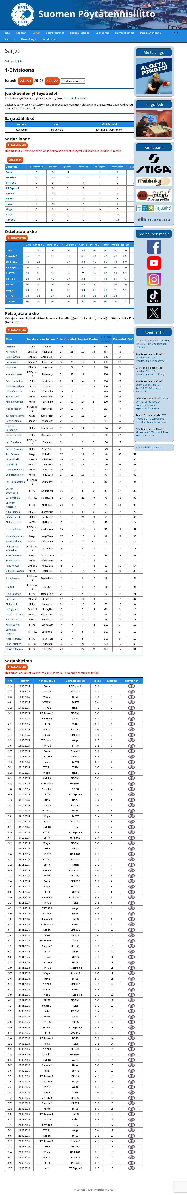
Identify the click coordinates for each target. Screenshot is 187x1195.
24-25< (25, 80)
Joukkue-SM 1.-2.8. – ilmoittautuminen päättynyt (153, 344)
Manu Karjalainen (15, 536)
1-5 (27, 256)
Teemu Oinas (13, 560)
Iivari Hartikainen (15, 386)
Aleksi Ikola (12, 604)
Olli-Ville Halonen (15, 570)
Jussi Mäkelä (13, 497)
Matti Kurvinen (13, 619)
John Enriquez (13, 643)
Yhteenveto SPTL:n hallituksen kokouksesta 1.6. (152, 434)
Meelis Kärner (13, 408)
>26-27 (52, 80)
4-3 (68, 256)
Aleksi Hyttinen (14, 522)
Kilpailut (21, 33)
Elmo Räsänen (13, 593)
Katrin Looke (13, 624)
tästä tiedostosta (75, 98)
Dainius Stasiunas (15, 449)
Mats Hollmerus (14, 638)
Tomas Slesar (13, 396)
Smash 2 (11, 177)
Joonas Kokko (13, 529)
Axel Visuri (11, 464)
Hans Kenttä (12, 565)
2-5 (125, 256)
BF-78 (9, 214)
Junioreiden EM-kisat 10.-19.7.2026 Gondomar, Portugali (149, 388)
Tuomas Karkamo (15, 415)
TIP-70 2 (10, 219)
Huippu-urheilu (80, 33)
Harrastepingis (124, 33)
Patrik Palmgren (14, 649)
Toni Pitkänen (13, 454)
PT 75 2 (10, 198)
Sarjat (36, 33)
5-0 (38, 250)
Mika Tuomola (13, 511)
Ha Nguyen (11, 609)
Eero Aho (11, 367)
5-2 (105, 256)
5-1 (68, 250)
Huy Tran (10, 599)
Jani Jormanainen (15, 481)
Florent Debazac (15, 469)
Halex (9, 204)
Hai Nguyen (12, 362)
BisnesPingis (29, 39)
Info (7, 33)
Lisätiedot (15, 159)
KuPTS (10, 193)
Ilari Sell (10, 587)
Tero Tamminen (14, 555)
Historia (10, 39)
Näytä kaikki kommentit (148, 447)
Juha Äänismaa (14, 391)
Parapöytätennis (150, 33)
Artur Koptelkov (14, 381)
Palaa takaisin (13, 61)
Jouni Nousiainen (15, 474)
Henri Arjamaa (13, 420)
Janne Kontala (13, 435)
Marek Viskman (14, 541)
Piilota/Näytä (17, 145)
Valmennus (102, 33)
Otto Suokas (13, 578)
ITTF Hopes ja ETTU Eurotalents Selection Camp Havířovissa (151, 418)
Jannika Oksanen (15, 614)
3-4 (83, 250)
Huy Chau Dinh (13, 442)
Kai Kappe (11, 351)
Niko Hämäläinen (15, 401)
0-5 (52, 256)
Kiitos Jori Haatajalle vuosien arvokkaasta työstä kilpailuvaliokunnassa (152, 403)
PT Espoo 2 (12, 188)
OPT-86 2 (11, 182)
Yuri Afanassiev (14, 374)
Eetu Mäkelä (12, 459)
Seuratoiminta (55, 33)
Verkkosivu (49, 39)
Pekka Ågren (13, 356)
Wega (9, 209)
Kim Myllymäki (13, 517)
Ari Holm (10, 346)
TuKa (9, 172)
